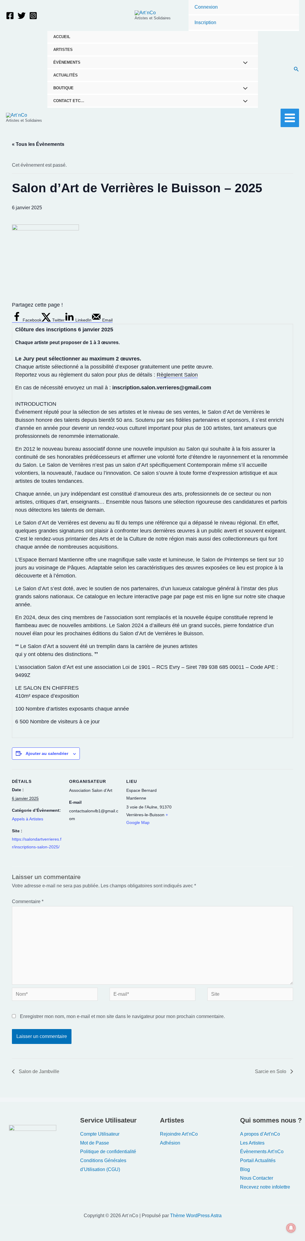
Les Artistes (252, 1142)
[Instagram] (33, 16)
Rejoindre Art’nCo (179, 1134)
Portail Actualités (258, 1160)
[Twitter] (22, 16)
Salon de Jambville (38, 1071)
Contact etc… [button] (68, 101)
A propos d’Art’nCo (260, 1134)
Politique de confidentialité (108, 1151)
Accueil (61, 37)
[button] (296, 69)
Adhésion (170, 1142)
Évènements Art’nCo (262, 1151)
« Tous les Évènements (38, 144)
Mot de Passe (94, 1142)
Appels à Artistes (27, 819)
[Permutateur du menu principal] (290, 118)
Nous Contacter (256, 1178)
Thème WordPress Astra (196, 1215)
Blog (245, 1169)
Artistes (63, 49)
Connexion (206, 7)
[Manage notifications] (291, 1228)
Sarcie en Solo (271, 1071)
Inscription (205, 22)
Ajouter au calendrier (47, 753)
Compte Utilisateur (99, 1134)
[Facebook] (10, 16)
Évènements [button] (66, 62)
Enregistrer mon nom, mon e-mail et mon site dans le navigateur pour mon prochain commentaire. (122, 1016)
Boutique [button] (63, 88)
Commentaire (27, 901)
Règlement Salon (177, 375)
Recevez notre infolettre (265, 1187)
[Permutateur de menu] (244, 63)
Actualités (65, 75)
